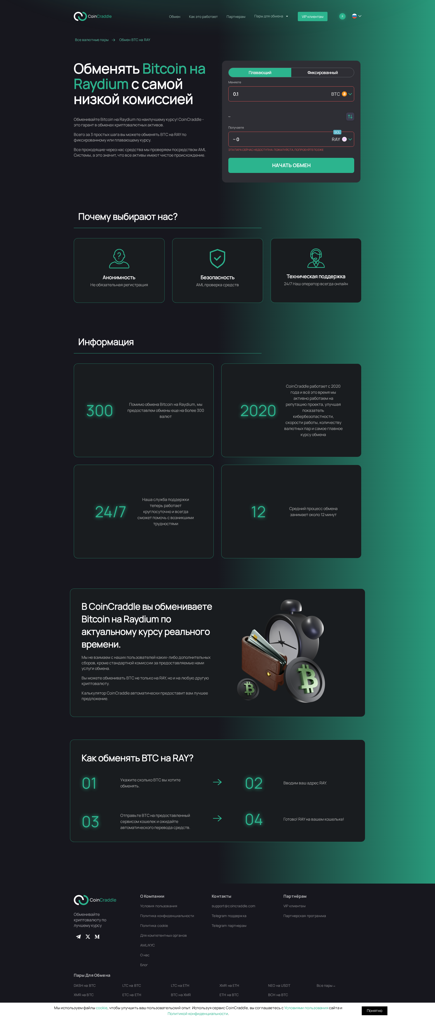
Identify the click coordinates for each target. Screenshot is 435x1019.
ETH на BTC (229, 994)
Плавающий (260, 72)
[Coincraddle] (95, 16)
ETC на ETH (131, 994)
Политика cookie (154, 925)
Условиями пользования (306, 1007)
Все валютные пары (91, 40)
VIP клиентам (312, 16)
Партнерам (236, 16)
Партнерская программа (304, 915)
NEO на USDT (279, 985)
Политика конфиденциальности (167, 915)
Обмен (174, 16)
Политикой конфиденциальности (198, 1013)
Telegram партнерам (229, 925)
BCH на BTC (278, 994)
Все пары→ (326, 985)
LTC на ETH (180, 985)
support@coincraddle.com (233, 905)
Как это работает (203, 16)
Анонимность (119, 277)
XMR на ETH (229, 985)
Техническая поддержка (316, 276)
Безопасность (218, 277)
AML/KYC (147, 945)
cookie (101, 1007)
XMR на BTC (84, 994)
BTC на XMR (181, 994)
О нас (145, 955)
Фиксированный (323, 72)
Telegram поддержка (229, 915)
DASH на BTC (85, 985)
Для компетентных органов (163, 935)
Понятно (374, 1010)
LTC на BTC (131, 985)
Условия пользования (158, 905)
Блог (144, 964)
